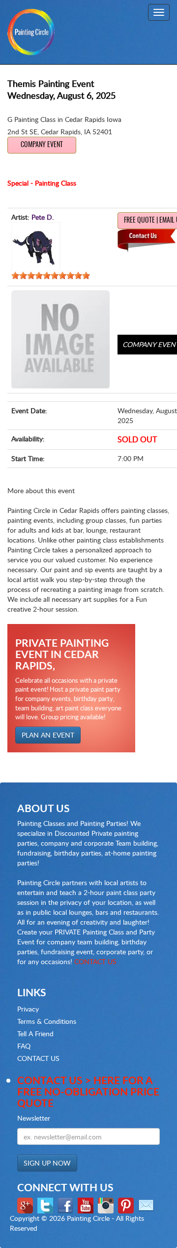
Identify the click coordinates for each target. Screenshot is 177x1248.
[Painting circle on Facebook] (67, 1204)
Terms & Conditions (46, 1021)
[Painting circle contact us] (147, 1204)
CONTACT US (95, 961)
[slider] (50, 275)
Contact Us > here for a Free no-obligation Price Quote (88, 1091)
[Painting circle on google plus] (26, 1204)
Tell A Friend (35, 1033)
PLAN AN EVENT (48, 735)
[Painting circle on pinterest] (127, 1204)
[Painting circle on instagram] (107, 1204)
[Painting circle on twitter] (46, 1204)
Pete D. (42, 217)
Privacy (28, 1009)
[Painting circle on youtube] (87, 1204)
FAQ (23, 1046)
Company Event (42, 145)
